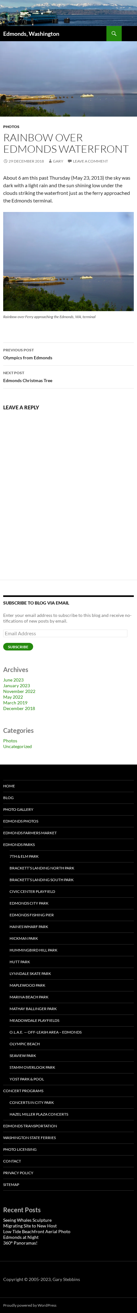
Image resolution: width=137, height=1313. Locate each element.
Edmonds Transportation (30, 1126)
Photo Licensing (20, 1149)
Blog (8, 797)
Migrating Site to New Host (30, 1225)
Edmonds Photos (20, 821)
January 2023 (16, 685)
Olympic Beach (25, 1043)
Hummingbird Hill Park (33, 950)
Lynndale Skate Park (30, 973)
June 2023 (13, 679)
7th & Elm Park (24, 856)
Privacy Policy (18, 1172)
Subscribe (18, 646)
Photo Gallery (18, 809)
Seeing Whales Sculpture (27, 1220)
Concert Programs (23, 1090)
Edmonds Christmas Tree (27, 376)
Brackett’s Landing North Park (42, 868)
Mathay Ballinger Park (33, 1008)
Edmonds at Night (21, 1237)
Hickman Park (24, 938)
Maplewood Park (27, 985)
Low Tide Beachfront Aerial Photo (36, 1231)
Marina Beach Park (29, 997)
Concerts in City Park (32, 1102)
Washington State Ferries (29, 1137)
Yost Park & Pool (27, 1079)
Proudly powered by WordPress (29, 1305)
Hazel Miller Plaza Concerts (39, 1114)
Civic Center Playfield (32, 891)
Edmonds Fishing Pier (32, 915)
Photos (11, 126)
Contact (12, 1161)
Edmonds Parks (19, 844)
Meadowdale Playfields (34, 1020)
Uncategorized (17, 746)
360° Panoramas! (20, 1243)
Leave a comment (90, 161)
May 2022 (13, 697)
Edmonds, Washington (31, 33)
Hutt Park (20, 961)
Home (9, 786)
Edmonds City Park (29, 903)
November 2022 (19, 691)
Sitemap (11, 1184)
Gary (58, 161)
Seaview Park (23, 1055)
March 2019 (15, 702)
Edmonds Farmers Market (30, 832)
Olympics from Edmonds (27, 354)
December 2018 (19, 708)
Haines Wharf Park (29, 926)
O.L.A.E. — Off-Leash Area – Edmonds (46, 1032)
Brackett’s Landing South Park (42, 879)
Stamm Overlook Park (32, 1067)
